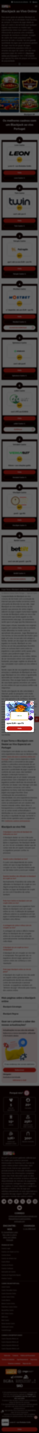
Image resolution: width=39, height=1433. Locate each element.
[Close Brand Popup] (31, 703)
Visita (19, 728)
